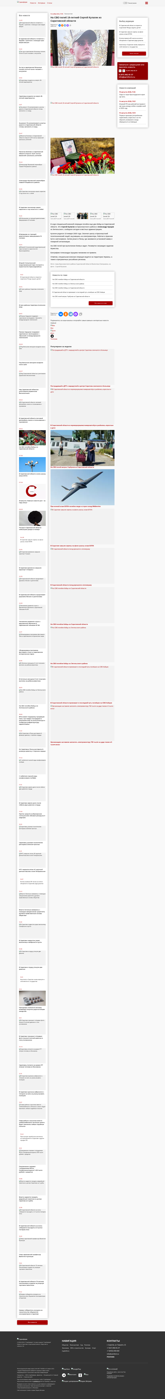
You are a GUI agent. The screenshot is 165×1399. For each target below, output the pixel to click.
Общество (65, 1345)
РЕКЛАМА (110, 1357)
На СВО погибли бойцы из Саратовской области (68, 279)
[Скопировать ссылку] (70, 25)
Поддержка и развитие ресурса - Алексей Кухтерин (116, 1376)
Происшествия (68, 14)
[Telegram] (65, 25)
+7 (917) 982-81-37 (113, 1348)
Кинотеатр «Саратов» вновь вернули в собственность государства (132, 46)
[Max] (120, 70)
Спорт (94, 1348)
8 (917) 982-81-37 (131, 71)
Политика (87, 1345)
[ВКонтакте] (59, 25)
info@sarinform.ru (127, 77)
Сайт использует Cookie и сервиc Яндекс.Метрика (30, 1390)
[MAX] (67, 25)
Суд (81, 1345)
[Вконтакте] (72, 1375)
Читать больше (134, 53)
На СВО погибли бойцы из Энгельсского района (68, 284)
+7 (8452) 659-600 (113, 1351)
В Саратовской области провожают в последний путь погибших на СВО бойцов (78, 292)
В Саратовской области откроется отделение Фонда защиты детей (130, 26)
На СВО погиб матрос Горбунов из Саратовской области (71, 296)
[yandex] (70, 1381)
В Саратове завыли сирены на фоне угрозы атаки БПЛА (131, 33)
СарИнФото (65, 1351)
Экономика (65, 1348)
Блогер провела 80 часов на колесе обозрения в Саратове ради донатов (131, 39)
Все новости (24, 15)
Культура (88, 1348)
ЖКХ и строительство (77, 1348)
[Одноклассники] (62, 25)
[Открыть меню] (146, 3)
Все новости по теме (101, 303)
